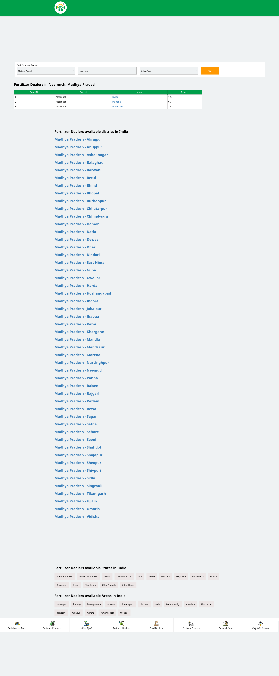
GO (210, 71)
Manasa (116, 101)
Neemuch (117, 106)
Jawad (115, 97)
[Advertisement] (139, 38)
